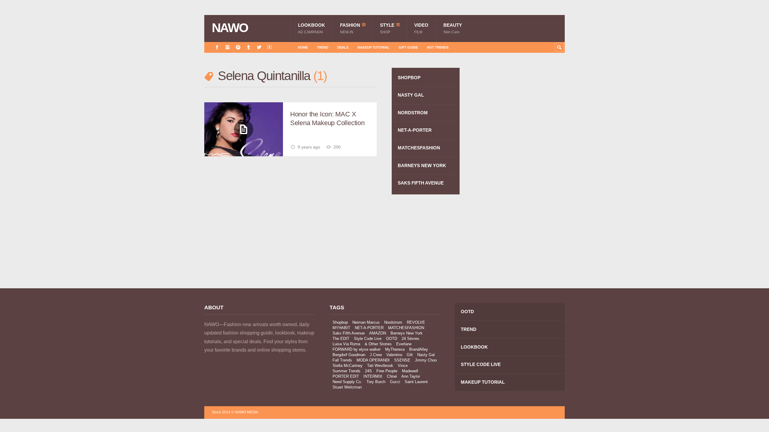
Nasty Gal (426, 355)
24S (368, 371)
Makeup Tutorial (373, 47)
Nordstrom (393, 322)
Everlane (404, 344)
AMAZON (377, 333)
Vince (403, 366)
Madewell (410, 371)
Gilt (410, 355)
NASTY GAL (411, 95)
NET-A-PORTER (415, 130)
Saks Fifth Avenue (349, 333)
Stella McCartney (348, 366)
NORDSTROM (413, 112)
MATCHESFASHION (419, 147)
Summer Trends (346, 371)
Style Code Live (367, 338)
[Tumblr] (248, 47)
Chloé (392, 376)
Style (387, 28)
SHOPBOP (409, 77)
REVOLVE (416, 322)
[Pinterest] (238, 47)
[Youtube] (269, 47)
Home (303, 47)
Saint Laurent (416, 382)
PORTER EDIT (346, 376)
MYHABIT (341, 328)
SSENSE (402, 360)
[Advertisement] (520, 175)
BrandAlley (418, 349)
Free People (386, 371)
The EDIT (341, 338)
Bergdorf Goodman (349, 355)
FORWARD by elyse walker (357, 349)
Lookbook (311, 28)
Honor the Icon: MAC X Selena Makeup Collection (327, 118)
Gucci (395, 382)
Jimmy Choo (426, 360)
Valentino (394, 355)
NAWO (230, 28)
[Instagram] (227, 47)
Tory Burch (375, 382)
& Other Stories (378, 344)
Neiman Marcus (366, 322)
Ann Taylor (410, 376)
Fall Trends (342, 360)
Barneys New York (407, 333)
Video (421, 28)
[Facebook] (217, 47)
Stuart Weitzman (347, 387)
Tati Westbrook (380, 366)
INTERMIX (372, 376)
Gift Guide (408, 47)
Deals (342, 47)
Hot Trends (437, 47)
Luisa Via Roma (346, 344)
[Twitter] (259, 47)
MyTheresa (395, 349)
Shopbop (340, 322)
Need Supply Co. (347, 382)
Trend (322, 47)
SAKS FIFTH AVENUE (421, 182)
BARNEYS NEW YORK (422, 165)
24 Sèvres (410, 338)
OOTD (391, 338)
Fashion (350, 28)
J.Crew (376, 355)
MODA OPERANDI (373, 360)
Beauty (452, 28)
